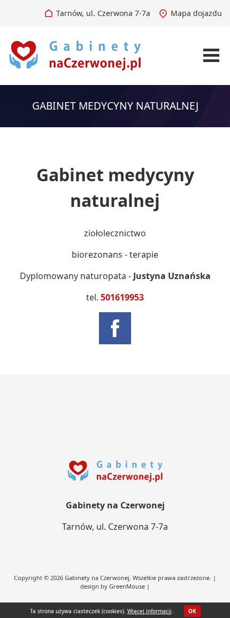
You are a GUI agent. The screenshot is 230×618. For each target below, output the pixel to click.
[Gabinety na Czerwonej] (75, 54)
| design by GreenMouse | (148, 582)
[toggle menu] (211, 55)
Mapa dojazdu (196, 13)
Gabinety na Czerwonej (97, 578)
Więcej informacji (149, 611)
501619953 (122, 297)
